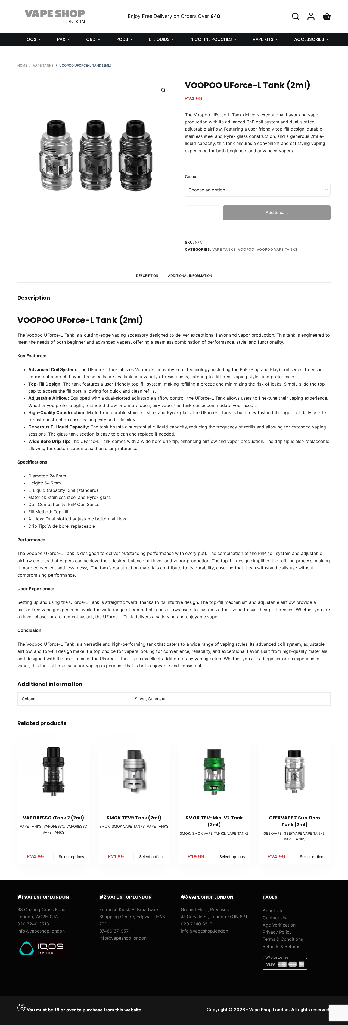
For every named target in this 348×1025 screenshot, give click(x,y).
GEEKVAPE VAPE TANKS (304, 833)
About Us (272, 910)
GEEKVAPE (272, 833)
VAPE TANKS (224, 249)
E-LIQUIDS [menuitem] (159, 39)
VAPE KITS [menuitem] (263, 39)
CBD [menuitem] (90, 39)
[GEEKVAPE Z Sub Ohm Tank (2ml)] (295, 771)
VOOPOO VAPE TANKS (277, 249)
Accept (26, 1009)
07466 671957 (114, 931)
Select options (71, 856)
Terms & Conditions (283, 939)
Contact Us (274, 917)
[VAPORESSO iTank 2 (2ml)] (53, 771)
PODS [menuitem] (122, 39)
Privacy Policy (277, 932)
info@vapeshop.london (41, 931)
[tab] (147, 276)
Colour (191, 176)
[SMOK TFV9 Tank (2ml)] (134, 771)
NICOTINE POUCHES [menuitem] (211, 39)
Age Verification (279, 925)
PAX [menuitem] (61, 39)
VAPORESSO (54, 826)
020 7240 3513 (33, 924)
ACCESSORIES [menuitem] (309, 39)
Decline (52, 1009)
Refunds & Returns (281, 946)
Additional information (190, 276)
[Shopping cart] (327, 16)
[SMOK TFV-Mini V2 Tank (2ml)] (214, 771)
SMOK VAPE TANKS (128, 826)
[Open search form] (295, 16)
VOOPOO (246, 249)
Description (147, 276)
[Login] (311, 16)
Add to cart (277, 212)
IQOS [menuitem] (31, 39)
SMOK (104, 826)
